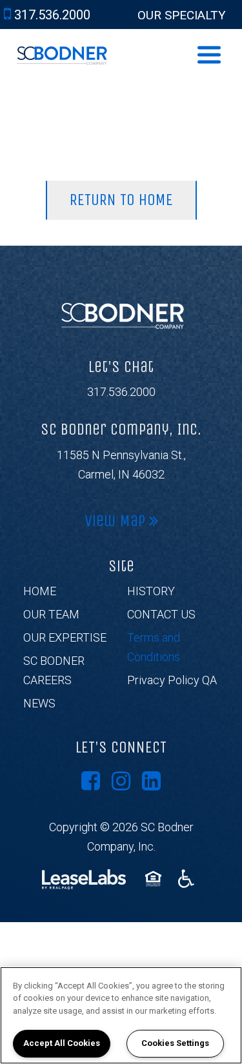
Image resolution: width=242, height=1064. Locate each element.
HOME (39, 591)
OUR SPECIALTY (181, 15)
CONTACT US (161, 614)
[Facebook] (91, 781)
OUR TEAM (51, 614)
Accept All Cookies (61, 1043)
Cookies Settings (175, 1043)
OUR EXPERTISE (64, 637)
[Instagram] (121, 781)
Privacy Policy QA (172, 680)
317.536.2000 (121, 392)
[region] (121, 1015)
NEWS (39, 703)
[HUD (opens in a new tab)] (155, 878)
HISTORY (151, 591)
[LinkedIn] (151, 781)
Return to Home (121, 200)
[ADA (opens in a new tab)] (186, 878)
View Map (117, 521)
